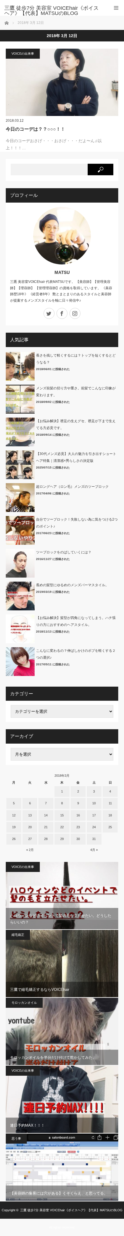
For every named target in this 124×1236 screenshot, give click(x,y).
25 (110, 827)
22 (62, 827)
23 (78, 827)
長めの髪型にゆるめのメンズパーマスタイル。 (72, 585)
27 (30, 839)
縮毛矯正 (18, 934)
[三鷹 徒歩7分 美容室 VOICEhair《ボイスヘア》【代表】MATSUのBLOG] (53, 10)
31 (94, 839)
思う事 (16, 1138)
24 (94, 827)
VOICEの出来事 (23, 53)
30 (78, 839)
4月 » (94, 850)
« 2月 (30, 850)
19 (14, 827)
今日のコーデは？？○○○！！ (35, 129)
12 (14, 815)
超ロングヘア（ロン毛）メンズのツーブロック (72, 487)
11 (110, 803)
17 (94, 815)
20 (30, 827)
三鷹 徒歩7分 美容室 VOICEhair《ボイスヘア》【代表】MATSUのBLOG (71, 1210)
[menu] (116, 8)
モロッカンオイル (24, 1002)
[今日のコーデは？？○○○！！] (62, 82)
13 (30, 815)
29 (62, 839)
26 (14, 839)
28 (46, 839)
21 (46, 827)
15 (62, 815)
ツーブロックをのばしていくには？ (63, 552)
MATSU (62, 272)
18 (110, 815)
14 (46, 815)
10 (94, 803)
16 (78, 815)
